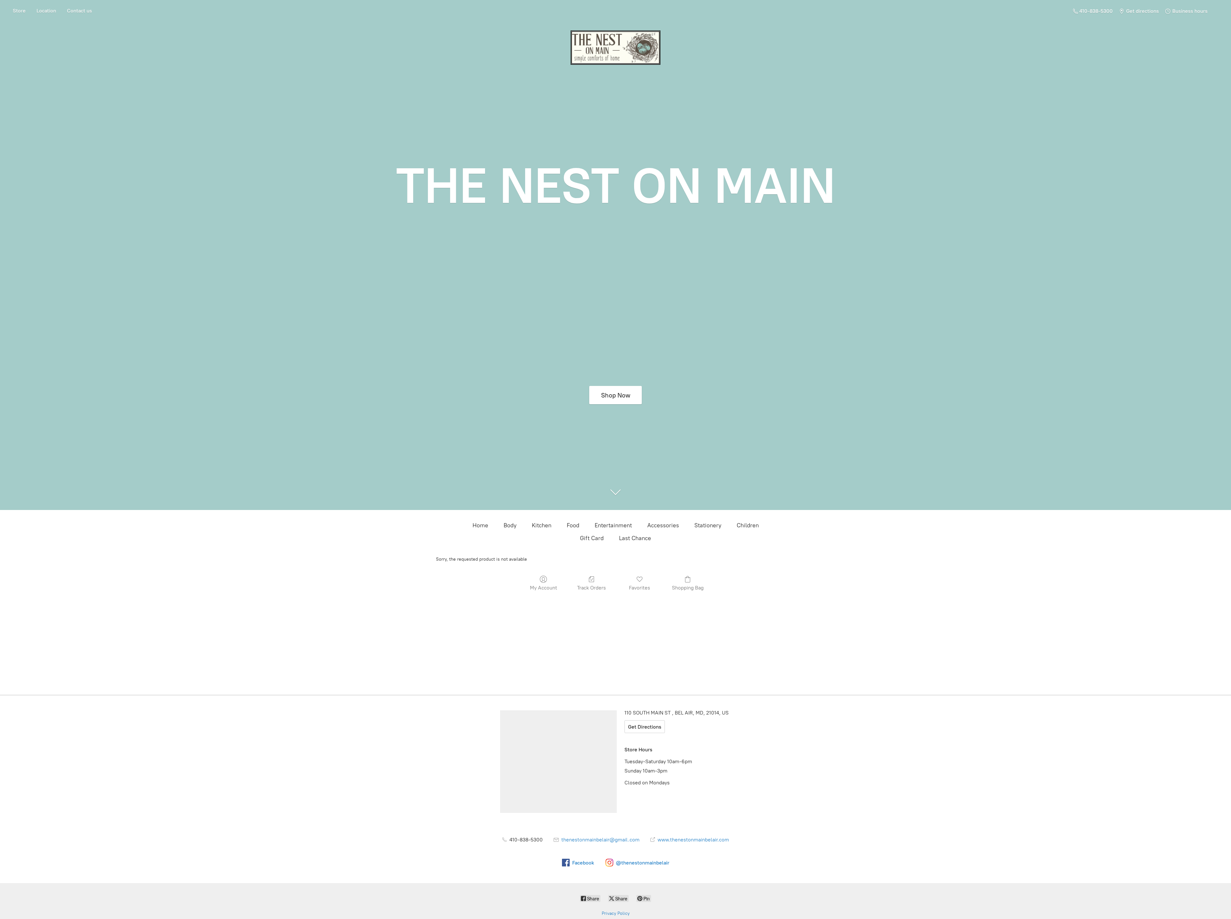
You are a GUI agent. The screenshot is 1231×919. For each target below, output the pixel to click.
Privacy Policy (616, 913)
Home (480, 525)
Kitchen (541, 525)
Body (510, 525)
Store (19, 11)
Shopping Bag (688, 588)
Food (573, 525)
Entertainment (613, 525)
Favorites (639, 588)
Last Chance (635, 538)
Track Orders (591, 588)
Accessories (663, 525)
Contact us (79, 11)
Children (748, 525)
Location (46, 11)
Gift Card (592, 538)
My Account (543, 588)
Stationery (707, 525)
